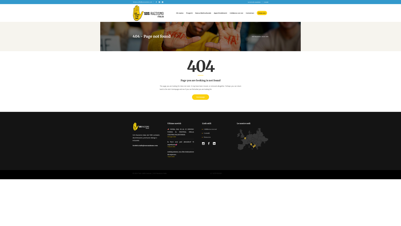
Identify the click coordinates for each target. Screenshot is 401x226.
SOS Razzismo (256, 36)
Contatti (207, 133)
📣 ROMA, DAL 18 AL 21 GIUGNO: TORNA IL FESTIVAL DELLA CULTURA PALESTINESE (180, 132)
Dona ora (207, 137)
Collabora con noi (210, 129)
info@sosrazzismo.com (145, 2)
